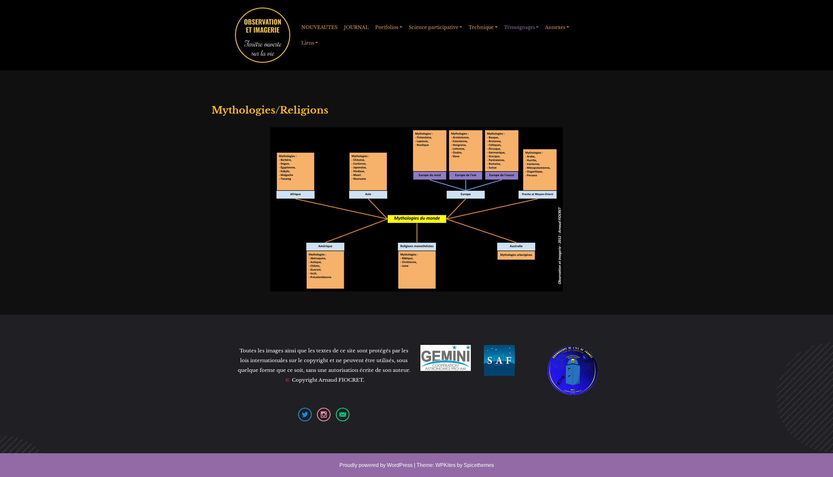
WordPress (400, 465)
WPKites (446, 465)
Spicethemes (479, 465)
